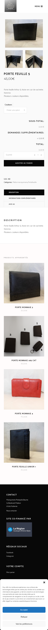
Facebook (9, 552)
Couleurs (8, 104)
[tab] (24, 192)
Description (14, 192)
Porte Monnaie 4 (24, 413)
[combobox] (15, 110)
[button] (44, 582)
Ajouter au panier (24, 163)
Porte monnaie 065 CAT (24, 360)
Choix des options (15, 310)
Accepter (24, 610)
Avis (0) (12, 204)
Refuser (24, 617)
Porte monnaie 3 (24, 307)
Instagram (10, 556)
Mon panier (10, 572)
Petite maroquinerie (20, 182)
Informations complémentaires (22, 198)
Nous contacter (11, 510)
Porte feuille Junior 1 (24, 466)
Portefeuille (32, 182)
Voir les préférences (24, 624)
